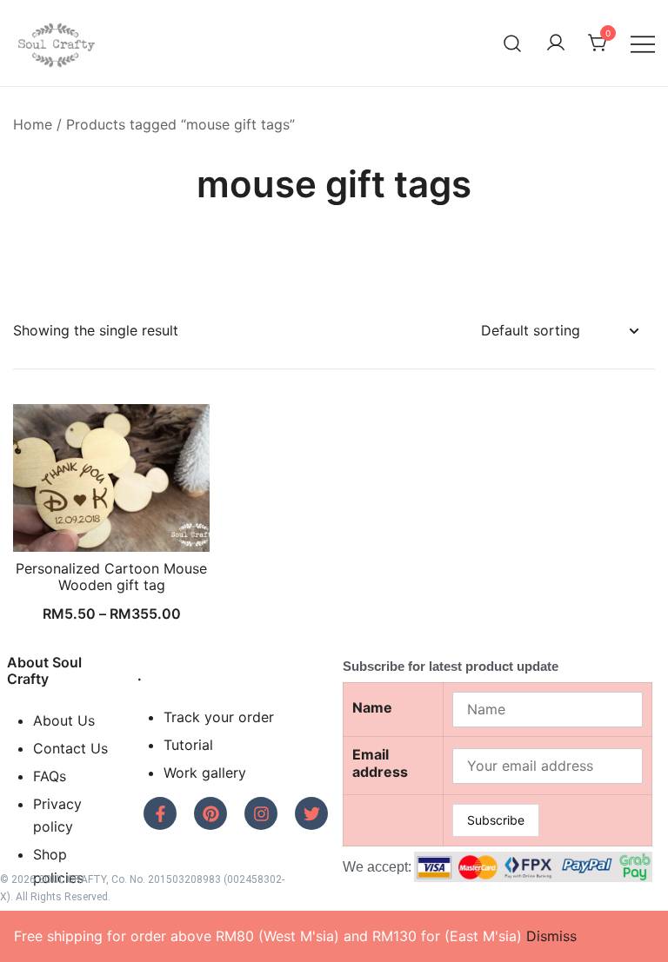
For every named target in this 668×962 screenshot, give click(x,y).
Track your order (219, 717)
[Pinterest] (210, 813)
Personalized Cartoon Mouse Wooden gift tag (111, 577)
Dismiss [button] (551, 936)
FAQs (49, 776)
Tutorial (188, 744)
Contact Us (70, 748)
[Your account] (555, 43)
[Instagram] (260, 813)
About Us (64, 720)
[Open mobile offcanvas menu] (643, 43)
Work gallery (205, 772)
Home (32, 124)
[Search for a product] (513, 43)
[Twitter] (311, 813)
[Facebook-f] (160, 813)
